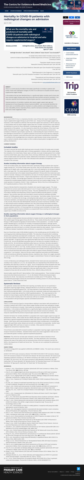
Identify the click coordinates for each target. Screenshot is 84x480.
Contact (67, 471)
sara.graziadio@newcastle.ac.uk (51, 82)
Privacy (72, 471)
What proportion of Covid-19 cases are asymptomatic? (71, 65)
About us (62, 471)
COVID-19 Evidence (16, 11)
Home (6, 11)
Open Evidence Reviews (31, 11)
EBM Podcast (69, 77)
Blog (42, 11)
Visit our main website (53, 471)
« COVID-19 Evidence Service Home (71, 22)
